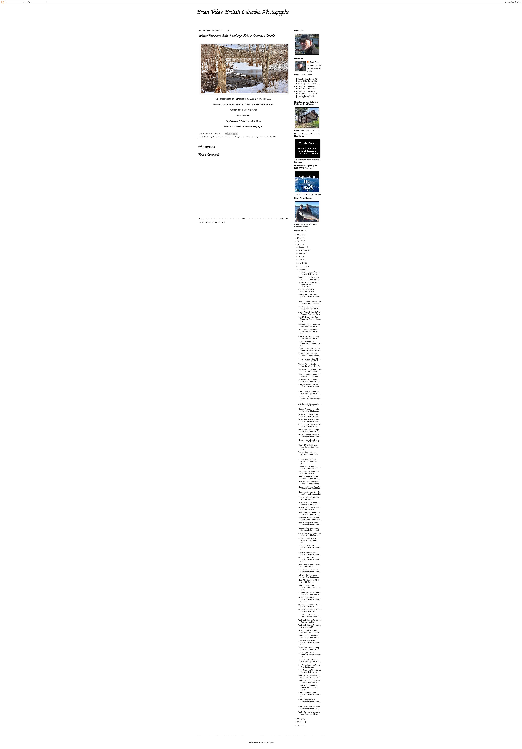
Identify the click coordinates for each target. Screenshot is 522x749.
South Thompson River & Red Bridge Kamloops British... (309, 360)
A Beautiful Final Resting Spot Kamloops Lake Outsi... (309, 467)
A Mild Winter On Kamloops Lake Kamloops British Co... (309, 616)
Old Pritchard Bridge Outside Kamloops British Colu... (308, 273)
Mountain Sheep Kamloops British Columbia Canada (308, 477)
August (301, 253)
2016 (299, 725)
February (302, 266)
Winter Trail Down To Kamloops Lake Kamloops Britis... (309, 587)
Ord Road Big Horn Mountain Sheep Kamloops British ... (309, 308)
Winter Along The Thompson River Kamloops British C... (309, 393)
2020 (299, 241)
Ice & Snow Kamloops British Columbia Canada (309, 498)
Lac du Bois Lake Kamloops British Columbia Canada (308, 431)
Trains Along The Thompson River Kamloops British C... (309, 661)
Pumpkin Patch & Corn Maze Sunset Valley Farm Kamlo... (309, 519)
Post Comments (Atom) (216, 222)
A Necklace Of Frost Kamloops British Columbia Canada (309, 534)
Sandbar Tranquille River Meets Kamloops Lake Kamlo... (307, 688)
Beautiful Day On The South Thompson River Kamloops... (308, 284)
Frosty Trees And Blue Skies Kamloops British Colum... (308, 415)
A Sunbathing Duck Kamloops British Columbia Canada (309, 593)
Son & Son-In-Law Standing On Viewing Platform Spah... (309, 370)
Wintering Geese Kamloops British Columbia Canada (308, 278)
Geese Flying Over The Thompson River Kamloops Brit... (309, 655)
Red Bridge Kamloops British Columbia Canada (309, 666)
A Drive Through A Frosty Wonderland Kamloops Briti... (307, 540)
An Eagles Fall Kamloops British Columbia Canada (308, 380)
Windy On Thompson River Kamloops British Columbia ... (309, 387)
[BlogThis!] (228, 133)
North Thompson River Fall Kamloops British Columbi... (309, 571)
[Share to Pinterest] (236, 133)
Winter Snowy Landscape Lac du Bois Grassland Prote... (309, 676)
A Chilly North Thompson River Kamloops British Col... (309, 405)
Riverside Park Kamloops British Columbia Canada (308, 355)
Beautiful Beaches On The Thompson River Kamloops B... (309, 319)
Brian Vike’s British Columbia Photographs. (243, 126)
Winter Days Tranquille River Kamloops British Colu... (309, 708)
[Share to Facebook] (234, 133)
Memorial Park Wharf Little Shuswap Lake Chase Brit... (309, 631)
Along (210, 137)
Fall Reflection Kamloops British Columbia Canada (308, 576)
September (303, 250)
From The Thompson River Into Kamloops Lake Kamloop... (309, 303)
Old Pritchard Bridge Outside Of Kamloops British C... (309, 605)
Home (244, 218)
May (300, 257)
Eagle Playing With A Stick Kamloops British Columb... (309, 553)
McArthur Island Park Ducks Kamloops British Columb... (309, 436)
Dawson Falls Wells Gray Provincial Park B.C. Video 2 (306, 92)
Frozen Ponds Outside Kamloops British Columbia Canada (309, 599)
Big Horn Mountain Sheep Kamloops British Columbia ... (309, 297)
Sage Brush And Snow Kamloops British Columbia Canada (309, 643)
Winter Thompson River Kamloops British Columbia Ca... (309, 695)
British (219, 137)
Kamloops (242, 137)
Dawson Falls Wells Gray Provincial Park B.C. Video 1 (306, 87)
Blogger (271, 742)
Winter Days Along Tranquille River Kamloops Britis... (309, 713)
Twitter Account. (243, 115)
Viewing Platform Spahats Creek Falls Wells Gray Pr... (309, 365)
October (302, 247)
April (300, 260)
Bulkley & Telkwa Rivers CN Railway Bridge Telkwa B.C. (306, 80)
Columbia (231, 137)
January (302, 269)
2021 (299, 238)
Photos (248, 137)
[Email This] (226, 133)
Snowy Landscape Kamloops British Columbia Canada (309, 649)
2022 (299, 235)
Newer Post (203, 218)
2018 (206, 137)
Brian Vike (314, 62)
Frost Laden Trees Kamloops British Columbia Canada (309, 514)
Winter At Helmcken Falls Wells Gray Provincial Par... (309, 621)
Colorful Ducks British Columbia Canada (306, 290)
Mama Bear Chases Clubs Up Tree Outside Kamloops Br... (309, 488)
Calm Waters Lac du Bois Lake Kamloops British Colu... (309, 425)
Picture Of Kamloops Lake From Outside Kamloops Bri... (308, 447)
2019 (299, 244)
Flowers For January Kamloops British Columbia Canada (309, 410)
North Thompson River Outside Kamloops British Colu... (309, 671)
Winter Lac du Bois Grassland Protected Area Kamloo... (309, 681)
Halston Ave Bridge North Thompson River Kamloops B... (309, 399)
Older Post (284, 218)
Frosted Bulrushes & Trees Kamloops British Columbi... (309, 529)
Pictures (254, 137)
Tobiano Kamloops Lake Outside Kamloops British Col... (308, 454)
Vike (271, 137)
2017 (299, 722)
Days (236, 137)
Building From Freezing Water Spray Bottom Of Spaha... (309, 375)
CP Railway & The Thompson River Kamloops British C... (309, 337)
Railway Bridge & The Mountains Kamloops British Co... (309, 343)
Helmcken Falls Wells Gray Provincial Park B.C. (306, 97)
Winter (275, 137)
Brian (214, 137)
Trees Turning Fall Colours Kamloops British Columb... (309, 524)
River (260, 137)
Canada (224, 137)
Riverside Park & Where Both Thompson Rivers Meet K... (309, 350)
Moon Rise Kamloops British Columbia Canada (308, 581)
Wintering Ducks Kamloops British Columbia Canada (308, 636)
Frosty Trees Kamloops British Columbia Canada (309, 566)
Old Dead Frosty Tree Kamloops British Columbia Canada (309, 560)
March (301, 263)
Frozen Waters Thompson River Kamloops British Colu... (307, 331)
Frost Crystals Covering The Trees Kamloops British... (308, 503)
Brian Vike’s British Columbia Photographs (242, 12)
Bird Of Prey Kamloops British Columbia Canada (309, 472)
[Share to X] (231, 133)
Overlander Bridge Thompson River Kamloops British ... (309, 325)
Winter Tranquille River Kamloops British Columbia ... (309, 702)
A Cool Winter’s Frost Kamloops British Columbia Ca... (309, 547)
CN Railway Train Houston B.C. (308, 84)
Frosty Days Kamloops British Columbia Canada (309, 508)
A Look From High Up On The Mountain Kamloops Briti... (309, 313)
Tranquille (265, 137)
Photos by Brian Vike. (264, 104)
